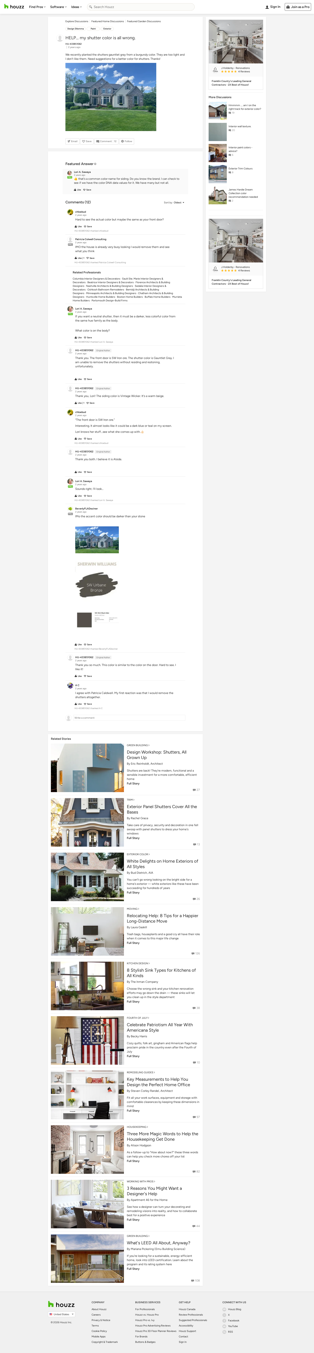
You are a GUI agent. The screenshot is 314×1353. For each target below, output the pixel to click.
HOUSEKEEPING (136, 1127)
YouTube (233, 1326)
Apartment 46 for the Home (149, 1200)
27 (198, 790)
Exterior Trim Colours (241, 168)
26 (198, 899)
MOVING (132, 908)
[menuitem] (37, 7)
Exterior (107, 28)
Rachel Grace (139, 818)
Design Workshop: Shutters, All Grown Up (156, 754)
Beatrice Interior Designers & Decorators (110, 282)
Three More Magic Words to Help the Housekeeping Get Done (162, 1136)
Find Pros (36, 7)
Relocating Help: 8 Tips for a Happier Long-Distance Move (162, 918)
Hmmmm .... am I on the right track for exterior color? (245, 107)
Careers (96, 1314)
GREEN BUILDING (137, 745)
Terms (95, 1325)
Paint (93, 28)
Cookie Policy (99, 1331)
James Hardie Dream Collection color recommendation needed (243, 193)
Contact (183, 1336)
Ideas (75, 7)
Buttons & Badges (145, 1342)
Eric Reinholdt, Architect (147, 763)
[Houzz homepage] (14, 6)
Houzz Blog (234, 1309)
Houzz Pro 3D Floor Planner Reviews (155, 1331)
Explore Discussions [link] (76, 21)
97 (198, 1117)
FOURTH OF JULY (137, 1017)
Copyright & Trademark (105, 1342)
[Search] (90, 7)
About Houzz (99, 1309)
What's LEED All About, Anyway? (158, 1242)
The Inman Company (144, 981)
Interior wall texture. (240, 126)
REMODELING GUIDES (140, 1072)
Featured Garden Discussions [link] (144, 21)
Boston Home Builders (130, 296)
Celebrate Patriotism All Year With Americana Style (160, 1027)
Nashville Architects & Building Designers (109, 286)
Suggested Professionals (193, 1320)
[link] (240, 72)
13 (198, 844)
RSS (230, 1331)
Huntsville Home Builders (100, 296)
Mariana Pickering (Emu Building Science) (158, 1249)
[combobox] (141, 7)
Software (57, 7)
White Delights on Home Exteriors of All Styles (162, 863)
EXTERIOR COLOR (137, 854)
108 (197, 1280)
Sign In (183, 1342)
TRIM (130, 799)
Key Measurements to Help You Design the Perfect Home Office (158, 1082)
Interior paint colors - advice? (240, 149)
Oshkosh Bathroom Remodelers (105, 289)
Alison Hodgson (141, 1145)
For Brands (141, 1336)
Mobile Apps (99, 1336)
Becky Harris (139, 1036)
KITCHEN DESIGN (137, 963)
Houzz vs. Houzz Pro (147, 1314)
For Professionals (145, 1309)
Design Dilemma (75, 28)
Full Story (133, 783)
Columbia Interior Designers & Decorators (96, 278)
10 (198, 1062)
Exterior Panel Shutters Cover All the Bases (162, 809)
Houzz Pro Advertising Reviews (153, 1325)
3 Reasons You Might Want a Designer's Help (154, 1191)
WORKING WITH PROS (140, 1181)
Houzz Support (187, 1331)
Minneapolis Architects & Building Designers (111, 293)
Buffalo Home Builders (157, 296)
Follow (128, 141)
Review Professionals (191, 1314)
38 (198, 1008)
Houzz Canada (187, 1309)
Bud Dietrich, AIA (142, 872)
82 (198, 1171)
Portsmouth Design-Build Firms (110, 300)
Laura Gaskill (139, 927)
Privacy (96, 1320)
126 (197, 953)
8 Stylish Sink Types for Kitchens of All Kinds (161, 972)
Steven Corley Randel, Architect (152, 1091)
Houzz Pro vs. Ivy (144, 1320)
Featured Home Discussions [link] (107, 21)
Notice (106, 1320)
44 (198, 1226)
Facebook (233, 1320)
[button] (129, 181)
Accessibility (186, 1325)
